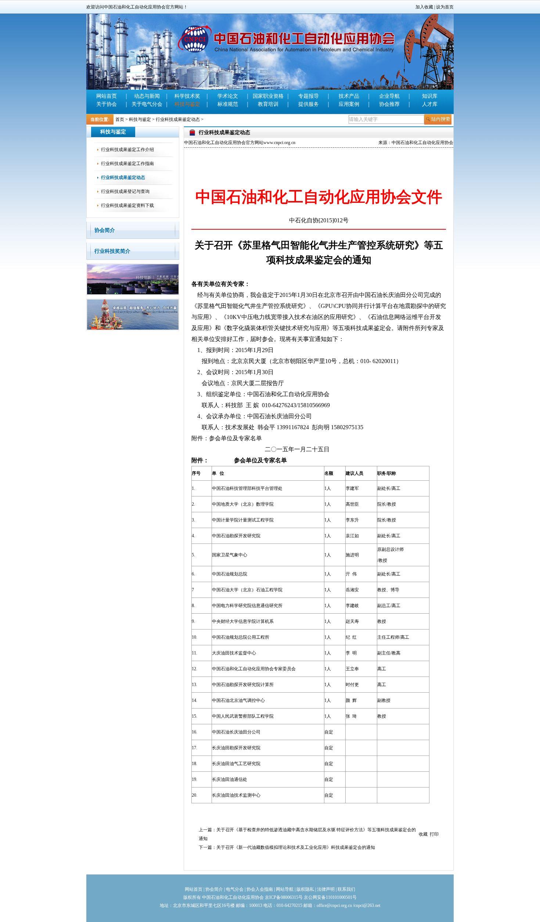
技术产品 (349, 96)
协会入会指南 (259, 889)
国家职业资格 (268, 96)
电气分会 (235, 889)
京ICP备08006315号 (284, 897)
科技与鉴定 (187, 104)
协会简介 (104, 230)
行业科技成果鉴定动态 (178, 119)
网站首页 (106, 96)
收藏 (423, 834)
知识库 (430, 96)
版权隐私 (305, 889)
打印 (434, 834)
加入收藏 (424, 7)
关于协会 (106, 104)
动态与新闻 (147, 96)
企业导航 (389, 96)
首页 (119, 119)
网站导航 (285, 889)
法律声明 (326, 889)
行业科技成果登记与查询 (125, 191)
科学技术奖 (187, 96)
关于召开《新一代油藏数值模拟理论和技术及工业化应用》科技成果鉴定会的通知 (295, 847)
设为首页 (445, 7)
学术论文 (227, 96)
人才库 (430, 104)
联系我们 (346, 889)
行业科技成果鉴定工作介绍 (127, 149)
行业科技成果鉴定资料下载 (127, 205)
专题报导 (308, 96)
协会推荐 (389, 104)
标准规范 (227, 104)
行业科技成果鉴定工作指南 (127, 163)
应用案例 (349, 104)
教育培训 (268, 104)
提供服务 (308, 104)
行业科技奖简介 (112, 251)
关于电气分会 (147, 104)
